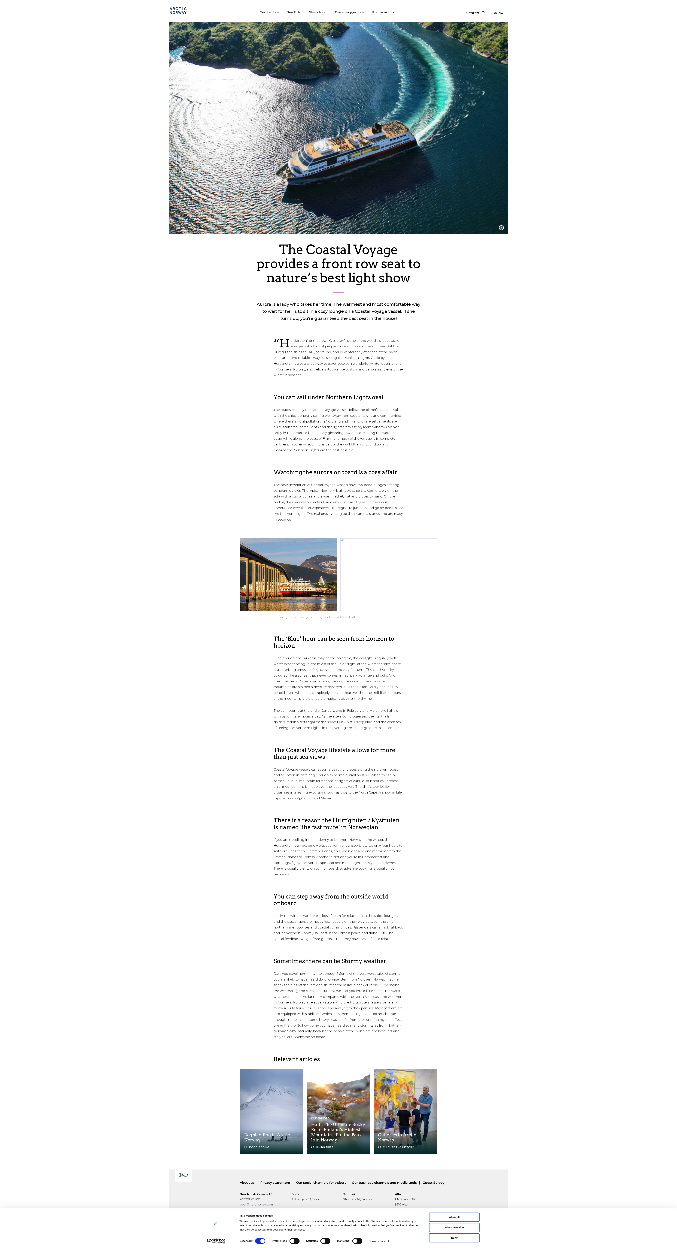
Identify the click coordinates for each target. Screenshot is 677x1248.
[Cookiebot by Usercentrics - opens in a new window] (216, 1241)
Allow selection (454, 1227)
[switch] (294, 1241)
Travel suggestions (349, 12)
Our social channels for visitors (321, 1183)
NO (500, 12)
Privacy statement (275, 1183)
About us (247, 1183)
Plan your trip (383, 12)
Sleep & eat (318, 12)
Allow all (454, 1217)
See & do (294, 12)
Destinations (269, 12)
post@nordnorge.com (256, 1204)
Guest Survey (433, 1183)
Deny (454, 1237)
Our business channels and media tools (384, 1183)
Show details (377, 1241)
